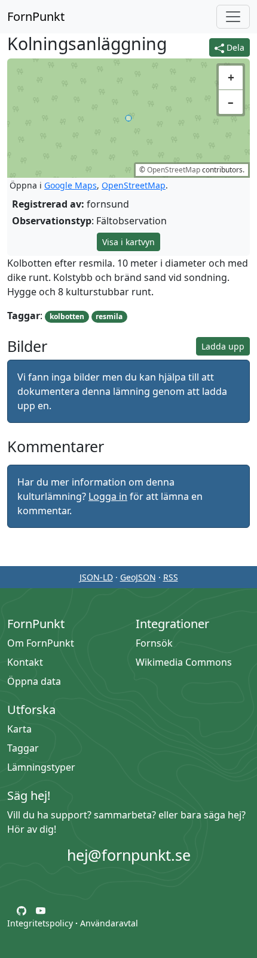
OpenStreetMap (173, 170)
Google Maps (70, 185)
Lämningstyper (41, 767)
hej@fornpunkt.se (129, 855)
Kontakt (25, 662)
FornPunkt (36, 16)
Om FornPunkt (40, 643)
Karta (19, 729)
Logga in (107, 496)
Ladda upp (222, 346)
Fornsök (154, 643)
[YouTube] (40, 909)
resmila (109, 316)
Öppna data (34, 681)
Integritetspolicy (40, 923)
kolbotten (67, 316)
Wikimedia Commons (184, 662)
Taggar (23, 748)
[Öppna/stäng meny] (233, 17)
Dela (234, 47)
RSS (170, 577)
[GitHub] (21, 909)
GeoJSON (138, 577)
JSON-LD (96, 577)
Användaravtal (109, 923)
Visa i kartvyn (128, 242)
